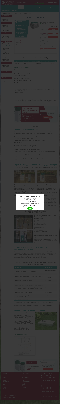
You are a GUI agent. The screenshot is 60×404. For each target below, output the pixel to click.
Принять (30, 208)
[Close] (43, 195)
